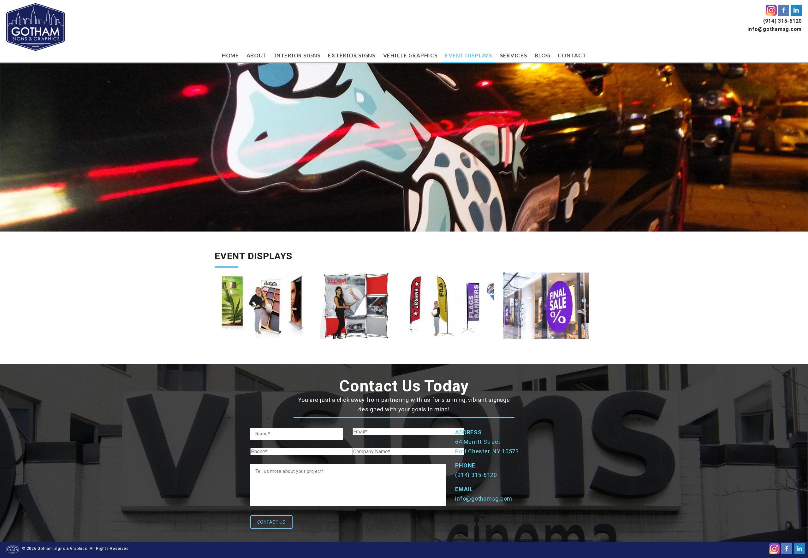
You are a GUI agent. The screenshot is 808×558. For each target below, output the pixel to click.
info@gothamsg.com (774, 29)
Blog (542, 55)
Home (230, 55)
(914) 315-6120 (782, 21)
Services (513, 55)
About (257, 55)
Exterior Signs (352, 55)
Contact (572, 55)
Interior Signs (297, 55)
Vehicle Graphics (410, 55)
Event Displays (468, 55)
